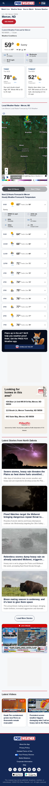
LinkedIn (29, 769)
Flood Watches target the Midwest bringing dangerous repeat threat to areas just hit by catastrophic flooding (24, 517)
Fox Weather (24, 3)
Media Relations (24, 758)
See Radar (9, 21)
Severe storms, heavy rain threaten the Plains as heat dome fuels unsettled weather (24, 474)
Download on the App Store (17, 774)
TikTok (34, 769)
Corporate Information (24, 761)
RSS (39, 769)
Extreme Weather (41, 9)
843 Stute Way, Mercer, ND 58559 (20, 417)
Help (24, 765)
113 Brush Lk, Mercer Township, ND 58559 (24, 410)
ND (6, 14)
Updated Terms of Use (24, 751)
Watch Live (5, 9)
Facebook (10, 769)
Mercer (11, 14)
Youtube (24, 769)
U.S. (3, 14)
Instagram (19, 769)
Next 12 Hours (13, 189)
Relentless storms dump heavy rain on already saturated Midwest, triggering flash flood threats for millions (24, 559)
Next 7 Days (35, 189)
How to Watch (28, 9)
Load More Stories (24, 618)
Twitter (15, 769)
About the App (24, 744)
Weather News (16, 9)
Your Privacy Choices (26, 755)
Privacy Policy (24, 748)
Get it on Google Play (31, 774)
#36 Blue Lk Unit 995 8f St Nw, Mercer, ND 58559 (23, 403)
